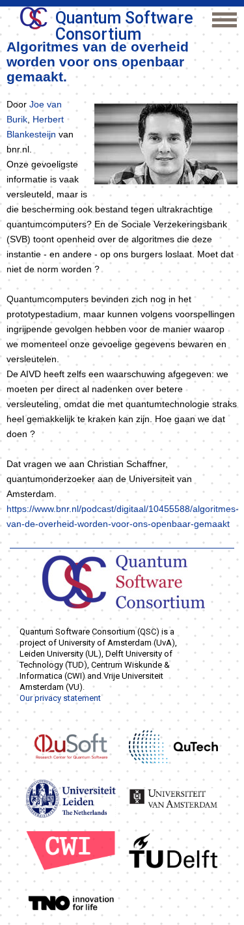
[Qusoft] (71, 746)
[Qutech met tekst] (174, 746)
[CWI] (71, 850)
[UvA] (174, 798)
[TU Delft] (174, 850)
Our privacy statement (60, 698)
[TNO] (71, 902)
